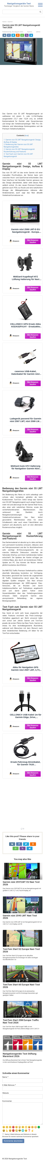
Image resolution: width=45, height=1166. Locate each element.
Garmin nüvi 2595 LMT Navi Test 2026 (20, 916)
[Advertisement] (22, 89)
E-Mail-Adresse (9, 1085)
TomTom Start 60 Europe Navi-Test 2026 (21, 985)
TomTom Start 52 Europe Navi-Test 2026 (21, 950)
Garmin (29, 32)
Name (5, 1077)
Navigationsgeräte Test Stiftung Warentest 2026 (19, 1055)
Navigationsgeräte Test (19, 3)
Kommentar (7, 1101)
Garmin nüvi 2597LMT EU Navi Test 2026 (21, 883)
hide (26, 135)
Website (5, 1093)
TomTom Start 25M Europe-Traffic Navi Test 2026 (21, 1021)
